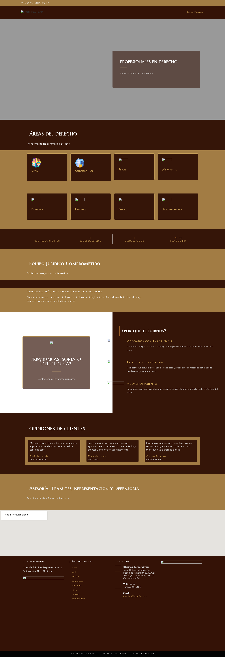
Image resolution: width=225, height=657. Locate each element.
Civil (74, 572)
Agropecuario (79, 598)
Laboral (75, 594)
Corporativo (78, 581)
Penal (74, 567)
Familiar (75, 576)
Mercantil (76, 585)
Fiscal (74, 590)
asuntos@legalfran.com (135, 596)
